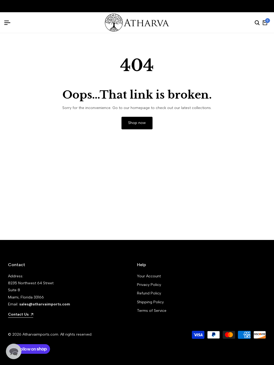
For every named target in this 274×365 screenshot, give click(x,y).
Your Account (149, 276)
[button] (13, 351)
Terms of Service (151, 310)
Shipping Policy (150, 302)
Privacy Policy (149, 284)
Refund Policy (149, 293)
